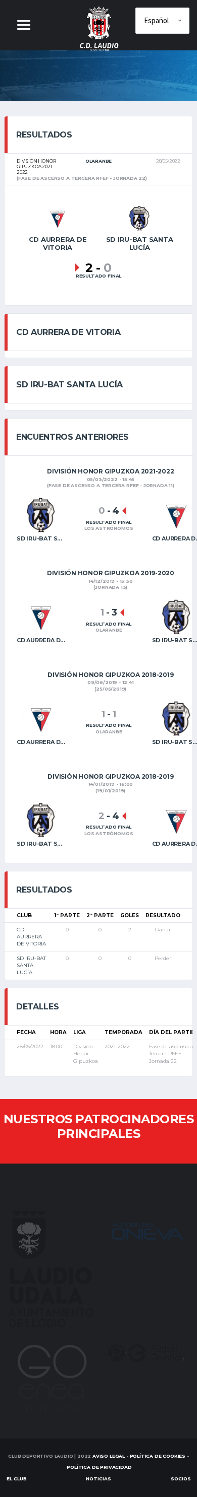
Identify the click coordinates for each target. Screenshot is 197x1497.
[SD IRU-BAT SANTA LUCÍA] (139, 217)
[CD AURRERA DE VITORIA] (57, 217)
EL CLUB (17, 1478)
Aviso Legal (108, 1456)
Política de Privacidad (99, 1467)
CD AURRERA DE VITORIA (31, 936)
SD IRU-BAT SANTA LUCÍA (31, 965)
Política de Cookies (158, 1456)
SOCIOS (181, 1478)
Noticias (98, 1478)
